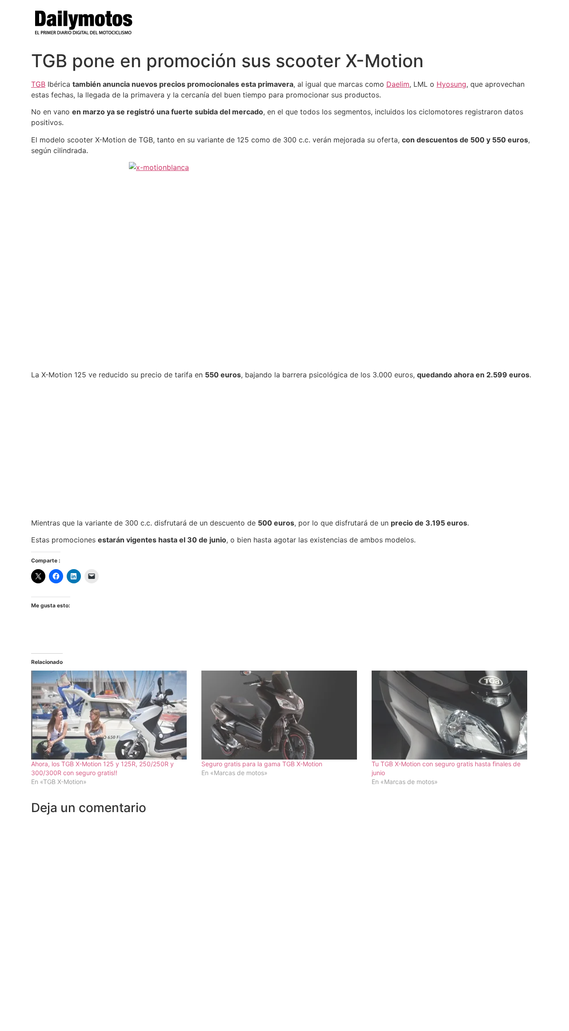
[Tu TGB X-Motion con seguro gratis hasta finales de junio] (452, 715)
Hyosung (451, 84)
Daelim (397, 84)
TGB (38, 84)
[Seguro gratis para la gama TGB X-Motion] (282, 715)
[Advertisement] (284, 449)
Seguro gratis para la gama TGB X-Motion (261, 764)
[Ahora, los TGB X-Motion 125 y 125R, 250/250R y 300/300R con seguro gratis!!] (111, 715)
